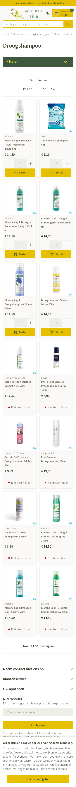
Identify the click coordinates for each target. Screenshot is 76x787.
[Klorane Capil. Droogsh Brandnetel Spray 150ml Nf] (19, 198)
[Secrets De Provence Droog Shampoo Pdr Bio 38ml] (19, 433)
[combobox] (33, 24)
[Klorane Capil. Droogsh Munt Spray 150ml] (19, 583)
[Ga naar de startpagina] (27, 13)
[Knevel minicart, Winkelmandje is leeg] (56, 13)
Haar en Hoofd (62, 34)
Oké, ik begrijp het (38, 779)
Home (6, 34)
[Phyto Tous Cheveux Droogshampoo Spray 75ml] (56, 357)
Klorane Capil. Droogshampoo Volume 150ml (18, 304)
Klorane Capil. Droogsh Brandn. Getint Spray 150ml (54, 536)
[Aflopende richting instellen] (52, 88)
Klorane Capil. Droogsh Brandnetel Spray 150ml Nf (18, 226)
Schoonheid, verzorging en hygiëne (31, 34)
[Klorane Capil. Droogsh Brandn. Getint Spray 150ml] (56, 508)
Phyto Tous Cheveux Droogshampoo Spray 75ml (53, 386)
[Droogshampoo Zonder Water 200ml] (56, 279)
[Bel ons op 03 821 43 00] (48, 13)
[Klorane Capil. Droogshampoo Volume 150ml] (19, 279)
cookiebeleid (59, 769)
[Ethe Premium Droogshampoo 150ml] (56, 433)
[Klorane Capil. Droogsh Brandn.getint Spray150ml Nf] (56, 198)
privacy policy (53, 736)
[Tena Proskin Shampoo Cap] (56, 116)
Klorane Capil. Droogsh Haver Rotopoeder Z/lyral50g (18, 144)
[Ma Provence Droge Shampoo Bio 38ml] (19, 508)
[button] (38, 62)
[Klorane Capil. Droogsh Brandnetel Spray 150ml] (56, 583)
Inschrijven (38, 725)
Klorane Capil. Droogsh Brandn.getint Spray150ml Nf (56, 222)
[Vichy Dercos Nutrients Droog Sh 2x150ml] (19, 357)
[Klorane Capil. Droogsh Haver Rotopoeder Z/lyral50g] (19, 116)
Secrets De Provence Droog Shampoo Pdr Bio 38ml (18, 461)
